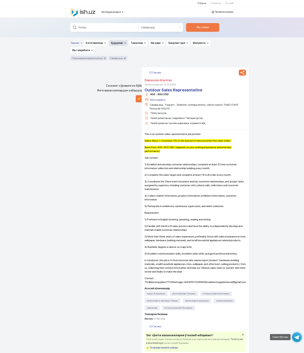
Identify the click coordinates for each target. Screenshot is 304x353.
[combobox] (104, 27)
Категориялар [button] (94, 42)
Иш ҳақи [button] (156, 42)
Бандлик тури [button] (177, 42)
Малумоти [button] (199, 42)
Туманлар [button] (137, 42)
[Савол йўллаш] (297, 337)
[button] (242, 73)
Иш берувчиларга (111, 12)
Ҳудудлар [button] (117, 42)
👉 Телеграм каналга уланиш (162, 347)
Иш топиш (202, 27)
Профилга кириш (223, 11)
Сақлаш (156, 72)
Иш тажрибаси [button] (81, 50)
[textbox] (104, 27)
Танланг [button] (75, 42)
